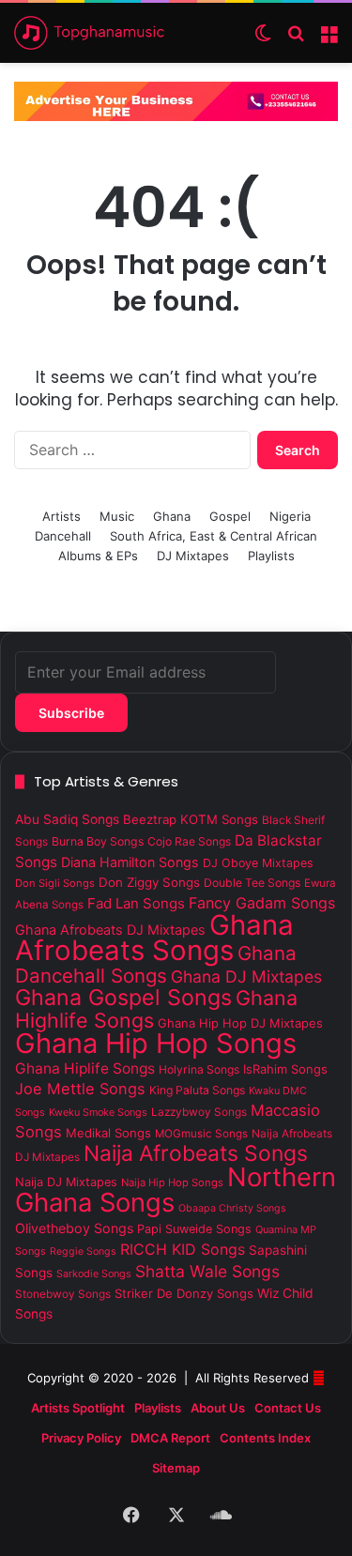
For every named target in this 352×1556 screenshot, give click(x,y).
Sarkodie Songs (93, 1273)
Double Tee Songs (252, 883)
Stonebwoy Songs (63, 1294)
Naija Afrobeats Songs (196, 1153)
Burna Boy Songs (98, 841)
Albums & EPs (98, 555)
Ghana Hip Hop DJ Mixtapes (240, 1022)
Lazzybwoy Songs (199, 1112)
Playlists (271, 555)
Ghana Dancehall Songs (156, 964)
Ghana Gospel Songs (123, 997)
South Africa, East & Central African (213, 535)
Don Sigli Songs (55, 883)
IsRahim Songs (285, 1068)
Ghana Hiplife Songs (85, 1068)
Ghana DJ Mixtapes (246, 976)
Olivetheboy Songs (74, 1228)
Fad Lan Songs (136, 903)
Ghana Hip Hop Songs (156, 1043)
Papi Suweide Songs (194, 1229)
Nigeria (290, 516)
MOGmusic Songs (201, 1133)
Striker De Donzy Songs (184, 1293)
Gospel (230, 516)
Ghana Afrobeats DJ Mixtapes (110, 930)
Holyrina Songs (199, 1069)
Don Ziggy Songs (149, 882)
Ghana (172, 516)
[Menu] (328, 40)
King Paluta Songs (197, 1090)
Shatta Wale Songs (207, 1271)
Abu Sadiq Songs (67, 819)
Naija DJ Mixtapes (66, 1182)
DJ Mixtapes (193, 555)
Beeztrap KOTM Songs (190, 819)
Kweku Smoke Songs (98, 1112)
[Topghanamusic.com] (89, 33)
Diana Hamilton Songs (130, 862)
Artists (61, 516)
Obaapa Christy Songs (232, 1208)
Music (116, 516)
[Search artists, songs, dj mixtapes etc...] (295, 40)
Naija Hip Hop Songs (172, 1182)
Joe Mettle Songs (80, 1088)
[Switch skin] (262, 40)
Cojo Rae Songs (189, 841)
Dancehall (63, 535)
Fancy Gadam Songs (262, 902)
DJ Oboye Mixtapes (258, 863)
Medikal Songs (108, 1132)
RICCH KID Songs (182, 1249)
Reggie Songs (83, 1251)
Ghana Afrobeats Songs (154, 937)
